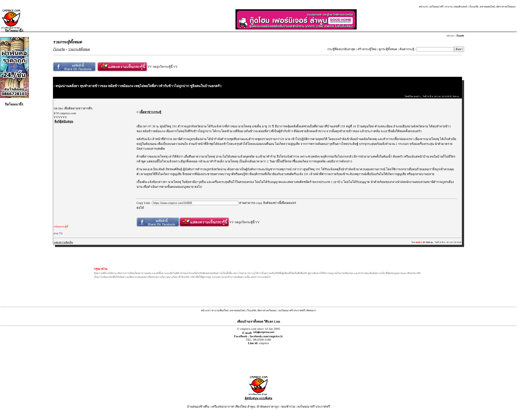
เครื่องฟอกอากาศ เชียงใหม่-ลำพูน (233, 406)
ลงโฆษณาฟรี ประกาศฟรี (292, 310)
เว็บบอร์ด (473, 6)
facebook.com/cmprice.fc (266, 336)
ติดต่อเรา (311, 310)
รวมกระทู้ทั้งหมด (79, 49)
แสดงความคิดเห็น (63, 242)
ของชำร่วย (288, 406)
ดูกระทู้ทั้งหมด (388, 49)
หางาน (448, 6)
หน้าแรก (423, 6)
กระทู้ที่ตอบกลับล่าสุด (341, 49)
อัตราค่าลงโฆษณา (506, 6)
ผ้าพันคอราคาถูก (268, 406)
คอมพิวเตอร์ (460, 6)
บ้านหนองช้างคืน (198, 406)
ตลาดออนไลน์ (487, 6)
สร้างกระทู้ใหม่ (366, 49)
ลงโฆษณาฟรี (436, 6)
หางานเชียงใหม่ (220, 310)
